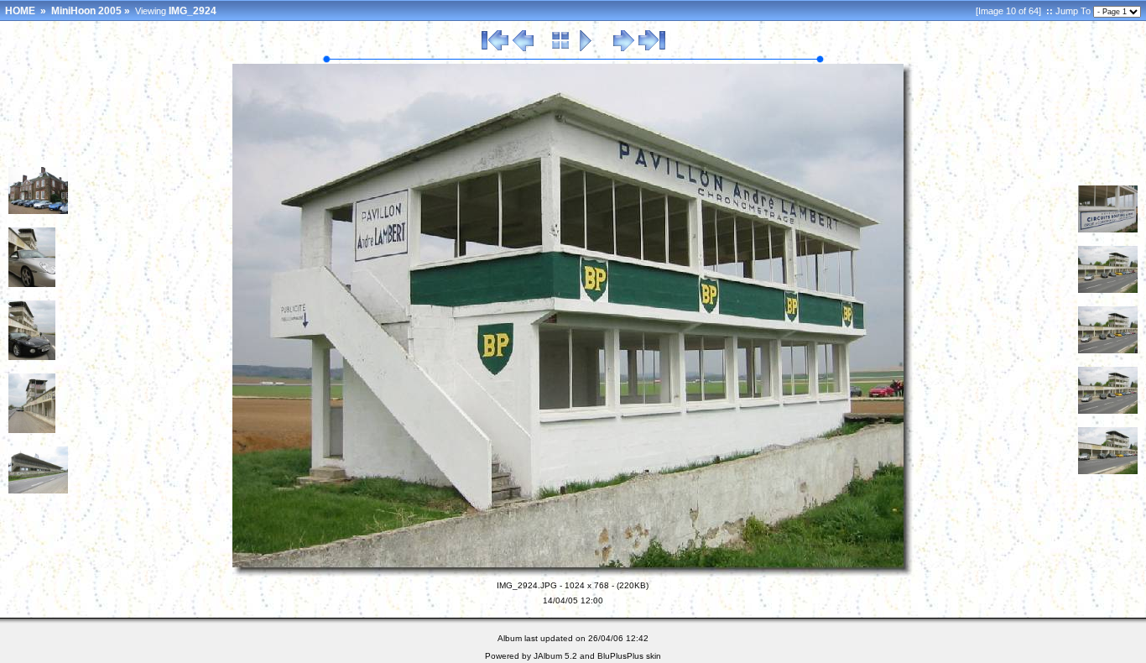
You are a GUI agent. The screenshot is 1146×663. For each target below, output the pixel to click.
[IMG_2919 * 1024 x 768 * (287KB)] (38, 211)
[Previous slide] (523, 49)
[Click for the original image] (573, 574)
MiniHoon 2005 (86, 11)
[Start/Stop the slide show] (586, 49)
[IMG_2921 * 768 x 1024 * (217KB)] (31, 357)
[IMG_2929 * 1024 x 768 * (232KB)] (1108, 471)
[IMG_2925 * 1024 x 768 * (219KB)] (1108, 229)
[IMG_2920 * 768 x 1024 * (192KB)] (31, 284)
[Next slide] (623, 49)
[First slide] (495, 49)
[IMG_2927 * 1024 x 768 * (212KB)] (1108, 350)
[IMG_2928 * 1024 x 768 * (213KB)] (1108, 410)
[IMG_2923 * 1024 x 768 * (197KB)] (38, 490)
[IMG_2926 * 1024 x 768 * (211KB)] (1108, 290)
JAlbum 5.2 (555, 655)
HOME (20, 11)
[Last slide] (652, 49)
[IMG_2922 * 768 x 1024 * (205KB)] (31, 430)
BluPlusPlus (620, 655)
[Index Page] (561, 49)
